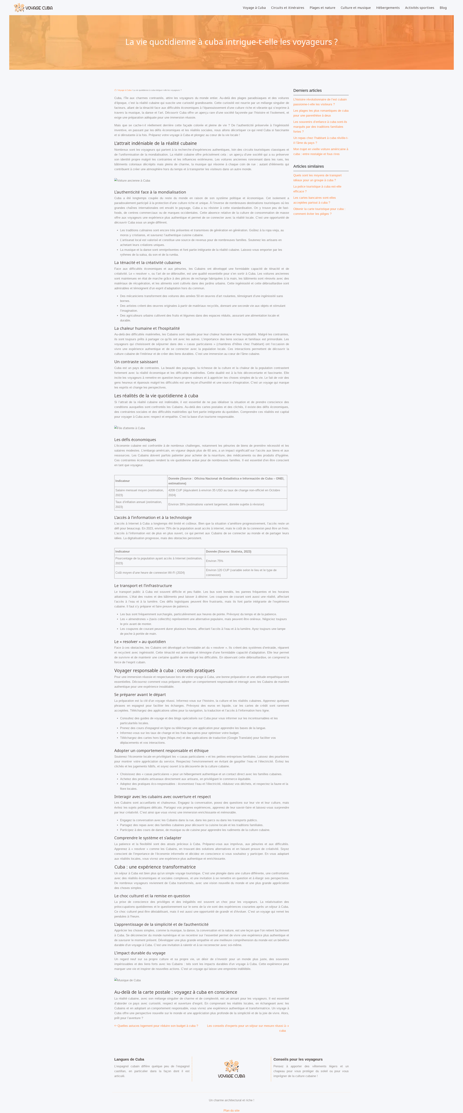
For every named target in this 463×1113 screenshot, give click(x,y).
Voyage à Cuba (254, 7)
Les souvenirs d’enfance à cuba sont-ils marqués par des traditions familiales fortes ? (320, 126)
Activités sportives (419, 7)
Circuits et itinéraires (287, 7)
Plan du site (231, 1110)
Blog (443, 7)
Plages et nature (322, 7)
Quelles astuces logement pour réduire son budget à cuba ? (158, 1026)
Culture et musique (356, 7)
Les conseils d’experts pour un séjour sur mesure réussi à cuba (246, 1028)
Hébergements (388, 7)
